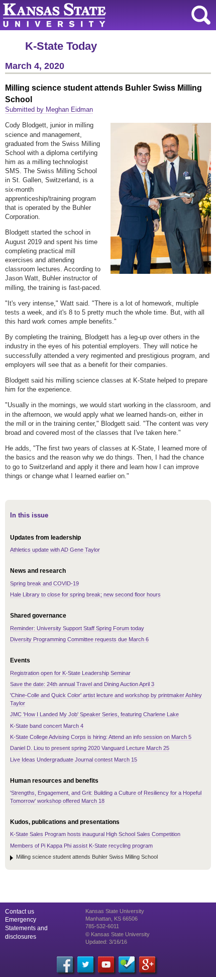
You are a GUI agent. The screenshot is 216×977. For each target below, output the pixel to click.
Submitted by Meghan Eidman (49, 109)
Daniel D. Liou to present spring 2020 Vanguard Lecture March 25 (89, 748)
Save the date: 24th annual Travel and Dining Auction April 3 (82, 684)
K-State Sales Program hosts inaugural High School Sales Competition (95, 834)
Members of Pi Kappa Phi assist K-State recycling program (81, 846)
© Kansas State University (117, 934)
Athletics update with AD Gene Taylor (55, 550)
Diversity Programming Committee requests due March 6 (79, 639)
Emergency (20, 919)
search (201, 15)
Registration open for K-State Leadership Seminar (70, 673)
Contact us (19, 911)
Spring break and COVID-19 (44, 583)
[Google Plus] (147, 964)
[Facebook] (65, 964)
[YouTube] (106, 964)
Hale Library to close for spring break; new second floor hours (85, 594)
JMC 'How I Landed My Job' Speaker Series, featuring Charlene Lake (94, 714)
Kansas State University (91, 15)
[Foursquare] (127, 964)
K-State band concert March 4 (46, 726)
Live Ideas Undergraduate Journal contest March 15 (73, 760)
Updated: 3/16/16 (106, 942)
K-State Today (61, 46)
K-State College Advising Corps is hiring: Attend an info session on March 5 (100, 737)
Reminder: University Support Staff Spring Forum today (77, 628)
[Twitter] (85, 964)
